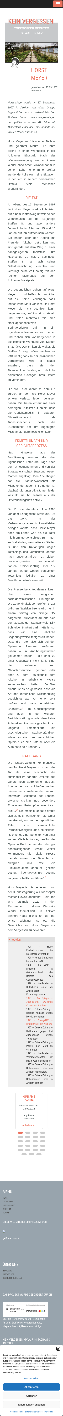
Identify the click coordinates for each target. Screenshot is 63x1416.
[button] (58, 1348)
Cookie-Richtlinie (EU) (12, 1268)
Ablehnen (31, 1395)
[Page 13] (20, 1146)
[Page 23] (39, 1154)
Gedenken (7, 1209)
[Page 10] (27, 1141)
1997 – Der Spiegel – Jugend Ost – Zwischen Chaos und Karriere (39, 1002)
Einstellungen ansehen (31, 1404)
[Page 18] (27, 1150)
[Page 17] (20, 1150)
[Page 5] (20, 1137)
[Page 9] (20, 1141)
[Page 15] (35, 1146)
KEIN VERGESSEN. (31, 21)
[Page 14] (27, 1146)
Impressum (48, 1412)
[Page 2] (27, 1133)
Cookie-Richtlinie (17, 1412)
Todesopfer (8, 1202)
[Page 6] (27, 1137)
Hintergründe (9, 1205)
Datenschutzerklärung (33, 1412)
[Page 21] (24, 1154)
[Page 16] (42, 1146)
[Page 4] (42, 1133)
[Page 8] (42, 1137)
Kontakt (6, 1213)
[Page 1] (20, 1133)
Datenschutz (8, 1265)
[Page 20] (42, 1150)
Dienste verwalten (31, 1378)
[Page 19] (35, 1150)
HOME (5, 1198)
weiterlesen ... (29, 1125)
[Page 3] (35, 1133)
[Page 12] (42, 1141)
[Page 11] (35, 1141)
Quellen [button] (16, 939)
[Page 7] (35, 1137)
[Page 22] (31, 1154)
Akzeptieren (31, 1386)
